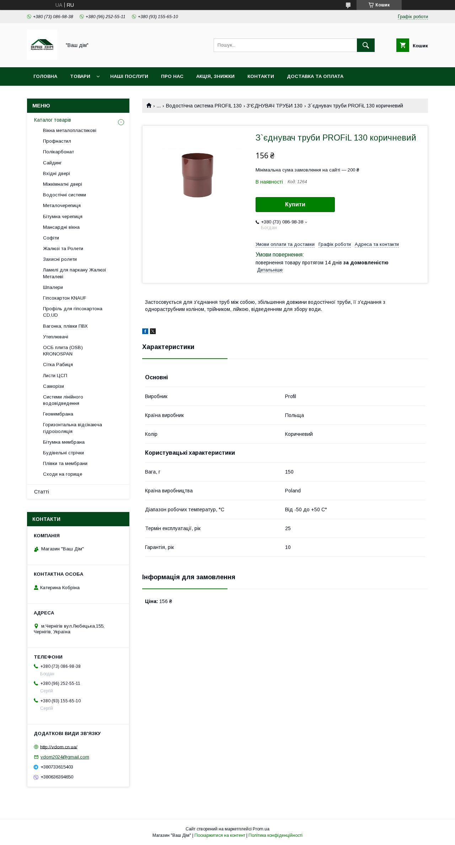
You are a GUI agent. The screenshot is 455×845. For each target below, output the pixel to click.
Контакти (260, 76)
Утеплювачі (55, 336)
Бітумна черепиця (62, 216)
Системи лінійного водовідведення (63, 400)
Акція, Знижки (215, 76)
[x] (153, 332)
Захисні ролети (60, 259)
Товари (80, 76)
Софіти (51, 238)
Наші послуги (129, 76)
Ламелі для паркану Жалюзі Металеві (74, 273)
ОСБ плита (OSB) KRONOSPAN (63, 351)
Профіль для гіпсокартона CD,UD (72, 312)
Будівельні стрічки (63, 452)
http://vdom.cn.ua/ (58, 746)
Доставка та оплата (315, 76)
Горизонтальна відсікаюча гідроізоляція (72, 428)
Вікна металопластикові (69, 130)
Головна (45, 76)
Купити (295, 204)
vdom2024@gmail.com (65, 757)
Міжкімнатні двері (62, 184)
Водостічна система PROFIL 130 (204, 106)
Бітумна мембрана (64, 442)
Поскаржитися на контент (219, 835)
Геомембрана (58, 414)
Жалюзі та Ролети (63, 248)
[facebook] (145, 332)
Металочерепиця (62, 205)
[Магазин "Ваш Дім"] (42, 58)
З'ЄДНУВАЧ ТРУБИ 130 (275, 106)
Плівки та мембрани (65, 463)
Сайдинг (52, 162)
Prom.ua (261, 828)
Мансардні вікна (61, 227)
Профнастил (57, 141)
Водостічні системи (64, 194)
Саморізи (53, 386)
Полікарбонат (58, 151)
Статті (41, 492)
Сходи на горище (62, 474)
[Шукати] (366, 45)
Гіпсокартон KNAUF (64, 298)
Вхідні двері (56, 173)
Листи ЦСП (55, 375)
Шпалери (53, 287)
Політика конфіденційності (275, 835)
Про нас (172, 76)
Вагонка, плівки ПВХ (65, 326)
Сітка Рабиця (58, 364)
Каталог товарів (52, 120)
